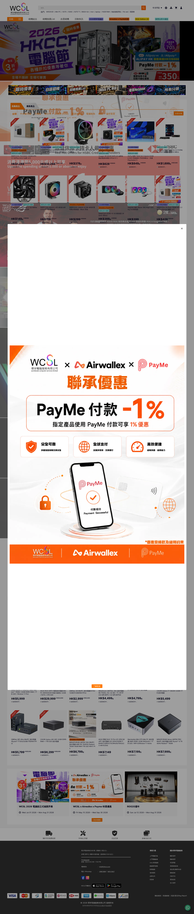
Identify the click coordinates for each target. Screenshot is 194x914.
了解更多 (97, 686)
